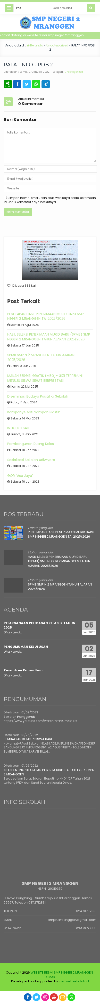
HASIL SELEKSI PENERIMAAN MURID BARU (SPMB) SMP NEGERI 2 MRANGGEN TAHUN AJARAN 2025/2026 (48, 337)
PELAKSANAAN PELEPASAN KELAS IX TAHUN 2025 (39, 625)
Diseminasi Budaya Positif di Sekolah (37, 396)
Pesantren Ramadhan (23, 670)
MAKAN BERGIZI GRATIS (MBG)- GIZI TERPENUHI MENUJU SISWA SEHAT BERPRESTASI (45, 378)
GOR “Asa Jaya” (20, 475)
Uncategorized (57, 45)
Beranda (36, 45)
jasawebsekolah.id (74, 981)
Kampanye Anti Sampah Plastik (33, 412)
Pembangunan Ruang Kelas (30, 443)
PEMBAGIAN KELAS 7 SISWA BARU (28, 739)
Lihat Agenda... (13, 632)
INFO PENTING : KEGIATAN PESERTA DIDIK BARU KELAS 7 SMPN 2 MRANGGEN (49, 772)
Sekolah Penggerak (19, 716)
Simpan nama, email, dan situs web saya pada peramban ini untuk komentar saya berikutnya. (50, 200)
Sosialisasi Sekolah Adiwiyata (31, 459)
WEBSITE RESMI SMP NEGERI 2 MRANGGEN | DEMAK (62, 974)
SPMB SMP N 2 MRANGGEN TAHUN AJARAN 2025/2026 (41, 357)
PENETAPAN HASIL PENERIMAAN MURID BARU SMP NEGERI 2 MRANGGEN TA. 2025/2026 (45, 316)
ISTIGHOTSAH (18, 428)
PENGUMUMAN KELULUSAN (26, 646)
